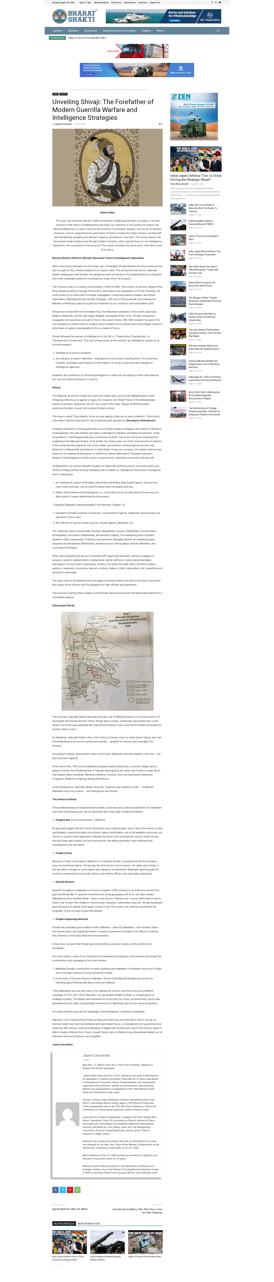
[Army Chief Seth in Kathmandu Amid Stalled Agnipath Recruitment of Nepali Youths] (178, 396)
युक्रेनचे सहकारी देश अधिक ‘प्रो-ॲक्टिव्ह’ (70, 1209)
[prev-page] (54, 1266)
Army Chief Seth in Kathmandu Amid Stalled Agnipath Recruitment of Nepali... (204, 395)
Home (55, 89)
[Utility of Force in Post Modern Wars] (145, 1242)
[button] (218, 30)
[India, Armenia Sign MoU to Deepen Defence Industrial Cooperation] (178, 317)
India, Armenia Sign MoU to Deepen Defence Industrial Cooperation (202, 317)
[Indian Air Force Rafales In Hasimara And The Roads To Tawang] (178, 208)
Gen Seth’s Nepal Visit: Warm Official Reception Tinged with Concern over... (203, 269)
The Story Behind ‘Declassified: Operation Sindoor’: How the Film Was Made (205, 332)
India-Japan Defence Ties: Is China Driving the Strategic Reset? (195, 178)
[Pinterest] (70, 1190)
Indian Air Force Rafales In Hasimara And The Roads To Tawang (203, 208)
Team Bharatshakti (179, 184)
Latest (63, 89)
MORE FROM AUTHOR (89, 1223)
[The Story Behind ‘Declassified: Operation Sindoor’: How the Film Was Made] (178, 333)
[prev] (212, 38)
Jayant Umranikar (63, 124)
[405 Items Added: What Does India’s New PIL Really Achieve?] (178, 349)
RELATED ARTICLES (64, 1223)
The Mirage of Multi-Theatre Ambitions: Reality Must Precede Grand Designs (205, 301)
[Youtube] (220, 2)
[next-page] (59, 1266)
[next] (217, 38)
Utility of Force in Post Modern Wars (144, 1256)
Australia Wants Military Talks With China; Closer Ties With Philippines (138, 1211)
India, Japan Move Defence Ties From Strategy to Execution (99, 37)
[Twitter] (216, 2)
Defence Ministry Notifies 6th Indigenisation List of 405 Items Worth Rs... (204, 364)
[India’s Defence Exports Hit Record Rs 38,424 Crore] (178, 286)
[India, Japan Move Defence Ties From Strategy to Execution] (177, 255)
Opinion (63, 94)
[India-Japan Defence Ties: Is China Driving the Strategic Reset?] (69, 1242)
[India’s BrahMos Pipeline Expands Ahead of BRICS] (107, 1242)
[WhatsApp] (77, 1190)
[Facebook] (212, 2)
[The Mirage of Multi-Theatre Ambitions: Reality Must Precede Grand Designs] (178, 301)
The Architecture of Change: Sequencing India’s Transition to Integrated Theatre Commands (204, 411)
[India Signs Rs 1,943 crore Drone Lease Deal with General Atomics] (178, 380)
